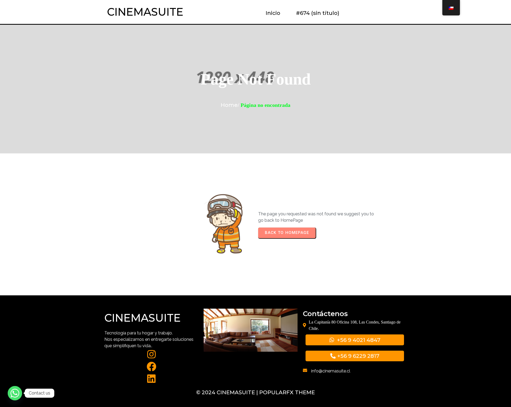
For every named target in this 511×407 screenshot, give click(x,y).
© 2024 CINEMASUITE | (227, 392)
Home (229, 105)
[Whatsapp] (15, 393)
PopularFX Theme (287, 392)
